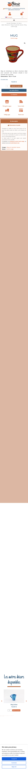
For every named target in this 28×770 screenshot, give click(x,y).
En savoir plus (4, 79)
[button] (24, 43)
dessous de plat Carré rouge (17, 141)
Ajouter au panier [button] (16, 710)
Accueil (8, 23)
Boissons (7, 25)
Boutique (13, 23)
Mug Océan (14, 704)
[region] (14, 757)
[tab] (14, 121)
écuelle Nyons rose (14, 143)
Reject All (14, 766)
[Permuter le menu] (14, 20)
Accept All (14, 758)
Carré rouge (10, 149)
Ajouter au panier (16, 86)
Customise (14, 762)
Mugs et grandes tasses (17, 25)
